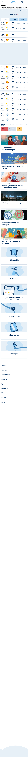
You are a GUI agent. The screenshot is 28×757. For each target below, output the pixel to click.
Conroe (3, 402)
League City (4, 388)
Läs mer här (22, 8)
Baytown (3, 384)
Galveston (4, 393)
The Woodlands (5, 374)
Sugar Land (4, 370)
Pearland (3, 397)
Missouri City (5, 379)
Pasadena (3, 365)
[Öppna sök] (22, 2)
